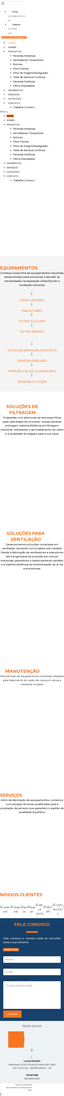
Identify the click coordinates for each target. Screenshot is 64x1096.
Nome (7, 954)
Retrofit (32, 855)
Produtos (14, 51)
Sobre (12, 47)
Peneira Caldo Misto (32, 450)
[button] (14, 37)
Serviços (14, 94)
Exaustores (32, 311)
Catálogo (14, 98)
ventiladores (32, 585)
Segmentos (15, 90)
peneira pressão (32, 361)
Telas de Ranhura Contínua (29, 77)
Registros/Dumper (32, 628)
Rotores (18, 64)
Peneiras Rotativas (24, 55)
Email (6, 966)
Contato (14, 103)
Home (11, 43)
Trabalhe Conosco (24, 107)
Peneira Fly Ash (32, 514)
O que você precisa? (16, 978)
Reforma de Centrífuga (32, 748)
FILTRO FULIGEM (32, 321)
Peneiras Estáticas (24, 81)
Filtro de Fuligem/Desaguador (30, 72)
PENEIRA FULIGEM (32, 382)
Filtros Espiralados (24, 85)
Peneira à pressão (32, 472)
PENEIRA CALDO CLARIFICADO (32, 371)
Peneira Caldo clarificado (32, 493)
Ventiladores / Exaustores (28, 60)
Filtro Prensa (21, 68)
